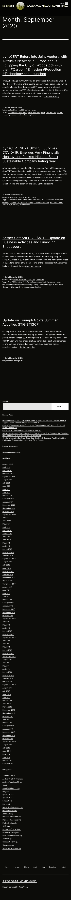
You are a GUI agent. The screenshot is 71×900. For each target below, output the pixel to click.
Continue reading (51, 96)
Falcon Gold (7, 801)
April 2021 (6, 492)
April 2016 (6, 628)
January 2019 (7, 555)
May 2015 (6, 647)
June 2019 (6, 540)
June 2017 (6, 590)
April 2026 (6, 467)
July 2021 (6, 483)
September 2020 (9, 515)
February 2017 (8, 603)
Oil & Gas (6, 826)
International (29, 202)
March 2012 (7, 707)
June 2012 (6, 704)
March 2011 (7, 723)
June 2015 (6, 644)
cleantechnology (55, 282)
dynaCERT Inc (22, 110)
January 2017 (7, 606)
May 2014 (6, 666)
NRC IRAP (54, 284)
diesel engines (51, 112)
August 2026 (7, 464)
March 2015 (7, 650)
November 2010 (8, 735)
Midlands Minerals (9, 823)
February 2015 (8, 653)
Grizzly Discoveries (9, 810)
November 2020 (8, 508)
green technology (45, 284)
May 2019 (6, 543)
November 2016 (8, 612)
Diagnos (5, 791)
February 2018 (8, 571)
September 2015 (9, 637)
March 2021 (7, 495)
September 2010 (9, 741)
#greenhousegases (34, 282)
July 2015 (6, 641)
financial (60, 112)
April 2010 (6, 757)
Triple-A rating (13, 205)
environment (7, 284)
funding (35, 284)
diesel (43, 112)
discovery (5, 202)
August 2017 (7, 587)
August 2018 (7, 562)
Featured (6, 804)
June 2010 (6, 751)
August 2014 (7, 659)
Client (15, 110)
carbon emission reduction (17, 112)
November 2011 (8, 713)
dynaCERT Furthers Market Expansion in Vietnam (21, 430)
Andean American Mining (12, 782)
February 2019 (8, 552)
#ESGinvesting (17, 282)
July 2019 (6, 536)
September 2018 (9, 559)
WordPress (23, 887)
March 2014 (7, 672)
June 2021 (6, 486)
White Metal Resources (11, 848)
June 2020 (6, 521)
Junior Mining (7, 813)
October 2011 (7, 716)
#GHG (24, 282)
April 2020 (6, 527)
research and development (23, 287)
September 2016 (9, 618)
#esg (9, 282)
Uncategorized (18, 361)
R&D (12, 287)
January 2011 (7, 729)
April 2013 (6, 697)
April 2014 (6, 669)
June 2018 (6, 568)
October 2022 (8, 474)
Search (5, 401)
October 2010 (7, 738)
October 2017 (7, 581)
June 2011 (6, 719)
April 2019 (6, 546)
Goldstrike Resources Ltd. (12, 807)
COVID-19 (44, 200)
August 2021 (7, 480)
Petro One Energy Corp (11, 829)
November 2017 (8, 577)
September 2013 (9, 685)
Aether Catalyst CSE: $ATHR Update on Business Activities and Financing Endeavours (33, 242)
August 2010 (7, 745)
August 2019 (7, 533)
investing (37, 202)
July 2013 (6, 691)
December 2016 (8, 609)
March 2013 (7, 700)
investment (14, 115)
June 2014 (6, 663)
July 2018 (6, 565)
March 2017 (7, 600)
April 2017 (6, 596)
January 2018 (7, 574)
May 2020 (6, 524)
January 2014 (7, 678)
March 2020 (7, 530)
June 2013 (6, 694)
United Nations (24, 205)
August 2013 (7, 688)
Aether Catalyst (8, 776)
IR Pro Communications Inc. (19, 881)
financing (5, 115)
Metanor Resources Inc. (11, 817)
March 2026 (7, 470)
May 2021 (6, 489)
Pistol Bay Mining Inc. (10, 832)
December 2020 (8, 505)
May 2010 (6, 754)
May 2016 (6, 625)
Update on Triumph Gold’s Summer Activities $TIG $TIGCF (30, 322)
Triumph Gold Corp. (10, 842)
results (27, 115)
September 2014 (9, 656)
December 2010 (8, 732)
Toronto (33, 115)
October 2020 (8, 511)
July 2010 (6, 748)
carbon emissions (34, 112)
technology (59, 202)
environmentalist (18, 284)
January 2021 (7, 502)
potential (21, 115)
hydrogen (20, 202)
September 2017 (9, 584)
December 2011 (8, 710)
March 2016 (7, 631)
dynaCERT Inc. (8, 798)
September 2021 (9, 477)
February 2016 (8, 634)
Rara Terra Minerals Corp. (12, 836)
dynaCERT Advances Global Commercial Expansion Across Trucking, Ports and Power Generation (33, 426)
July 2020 (6, 518)
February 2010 (8, 764)
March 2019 (7, 549)
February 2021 (8, 499)
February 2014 (8, 675)
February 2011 (8, 726)
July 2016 (6, 622)
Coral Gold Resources (10, 788)
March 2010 (7, 760)
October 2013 (7, 682)
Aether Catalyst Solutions (22, 279)
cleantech (44, 282)
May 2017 (6, 593)
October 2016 (7, 615)
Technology (32, 110)
